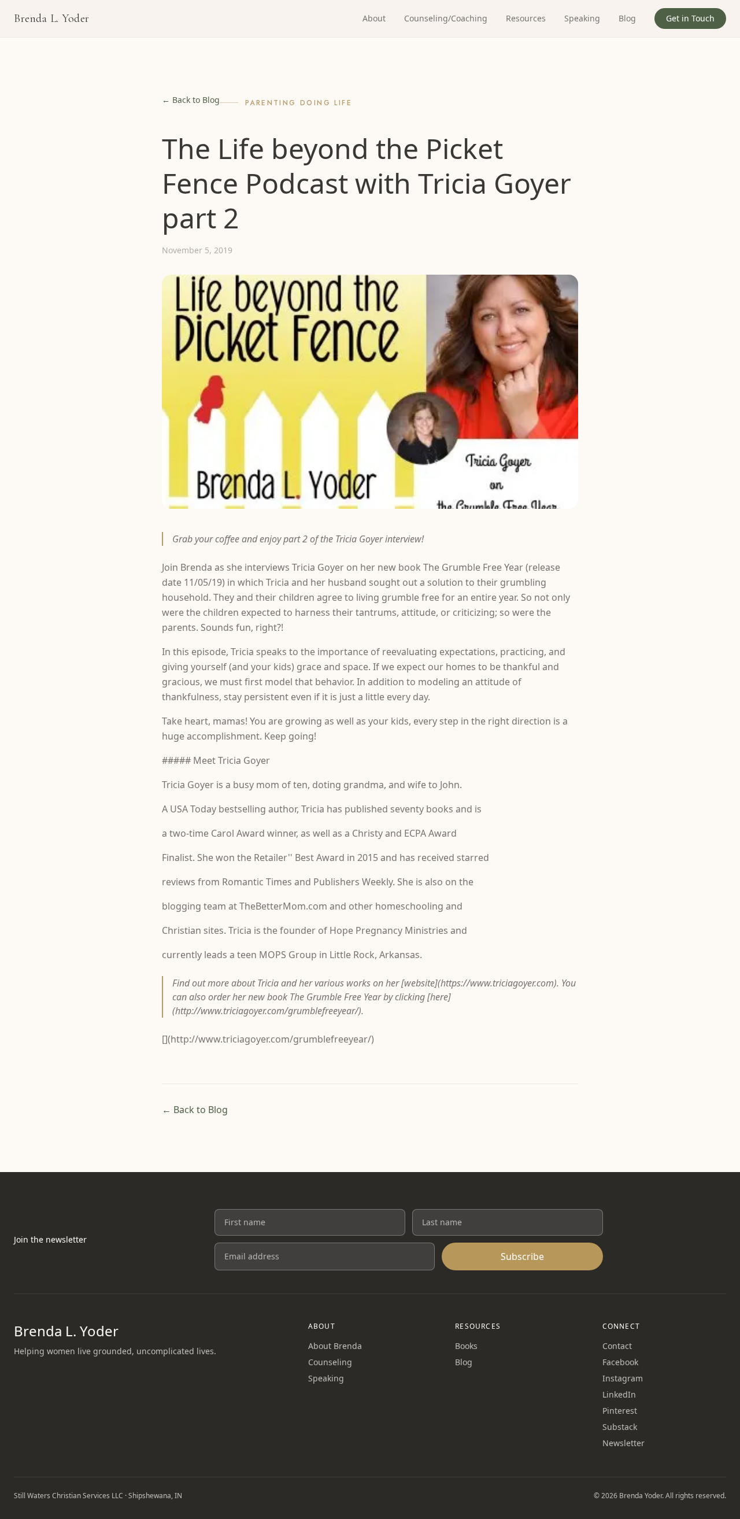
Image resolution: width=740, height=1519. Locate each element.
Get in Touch (690, 18)
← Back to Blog (191, 99)
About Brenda (335, 1345)
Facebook (620, 1362)
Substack (619, 1426)
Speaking (582, 18)
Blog (627, 18)
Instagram (622, 1378)
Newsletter (623, 1442)
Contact (617, 1345)
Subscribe (522, 1256)
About (374, 18)
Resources (526, 18)
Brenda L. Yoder (52, 18)
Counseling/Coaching (445, 18)
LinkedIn (619, 1394)
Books (466, 1345)
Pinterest (619, 1410)
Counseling (330, 1362)
